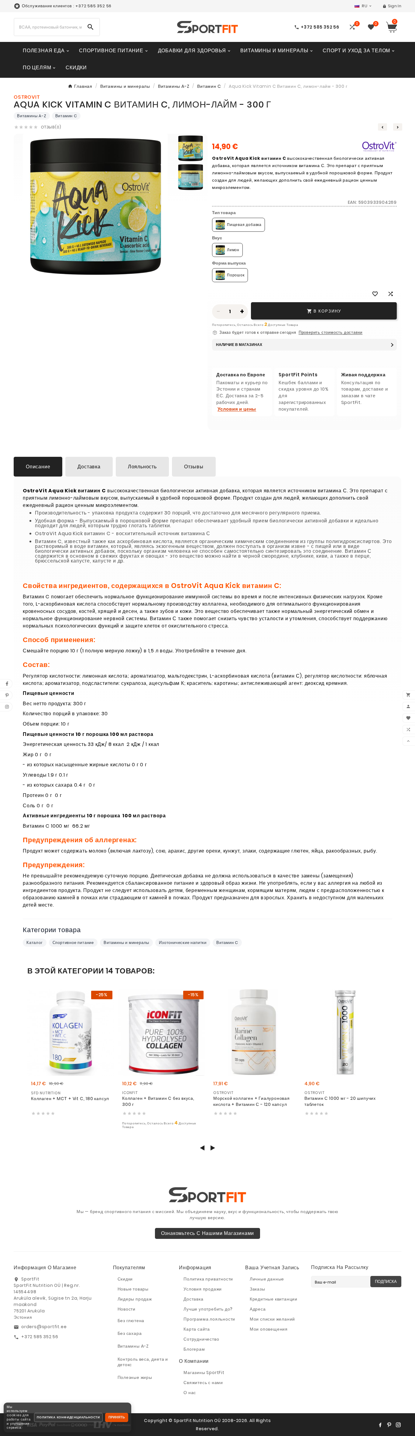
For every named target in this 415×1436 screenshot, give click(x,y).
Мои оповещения (269, 1329)
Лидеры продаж (135, 1299)
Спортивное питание (73, 942)
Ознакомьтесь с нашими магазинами (207, 1233)
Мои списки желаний (272, 1319)
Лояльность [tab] (142, 466)
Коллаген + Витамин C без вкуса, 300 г (158, 1101)
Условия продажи (202, 1289)
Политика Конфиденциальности (68, 1417)
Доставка (193, 1299)
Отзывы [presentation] (194, 466)
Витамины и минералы (126, 942)
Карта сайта (196, 1329)
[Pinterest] (389, 1425)
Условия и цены (237, 409)
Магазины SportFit (204, 1372)
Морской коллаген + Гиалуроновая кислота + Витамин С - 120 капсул (251, 1101)
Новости (127, 1309)
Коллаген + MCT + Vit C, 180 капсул (70, 1099)
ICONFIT (130, 1092)
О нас (189, 1393)
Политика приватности (208, 1279)
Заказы (257, 1289)
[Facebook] (380, 1425)
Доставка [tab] (88, 466)
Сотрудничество (201, 1339)
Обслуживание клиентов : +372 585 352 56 (66, 6)
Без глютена (131, 1321)
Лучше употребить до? (208, 1309)
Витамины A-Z (31, 116)
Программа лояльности (209, 1319)
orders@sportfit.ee (44, 1327)
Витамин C (66, 116)
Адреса (258, 1309)
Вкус (217, 238)
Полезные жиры (135, 1377)
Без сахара (130, 1333)
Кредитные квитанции (273, 1299)
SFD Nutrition (45, 1093)
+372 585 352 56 (39, 1337)
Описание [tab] (38, 466)
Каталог (34, 942)
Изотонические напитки (183, 942)
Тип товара (224, 213)
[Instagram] (398, 1425)
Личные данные (267, 1279)
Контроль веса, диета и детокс (143, 1362)
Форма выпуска (229, 263)
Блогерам (194, 1349)
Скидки (125, 1279)
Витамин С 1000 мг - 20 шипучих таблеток (340, 1101)
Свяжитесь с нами (203, 1383)
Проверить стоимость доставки (330, 332)
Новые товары (133, 1289)
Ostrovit (223, 1092)
